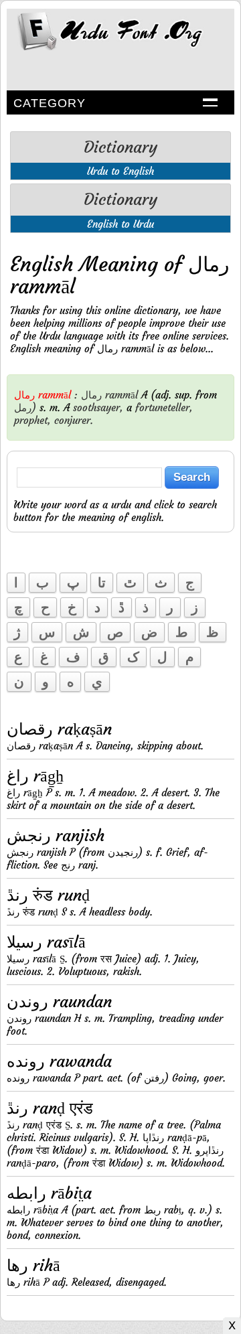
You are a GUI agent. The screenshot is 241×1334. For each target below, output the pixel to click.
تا (102, 582)
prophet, (32, 420)
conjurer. (73, 420)
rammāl (121, 394)
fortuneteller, (164, 407)
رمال (91, 394)
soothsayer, (98, 407)
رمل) (25, 407)
